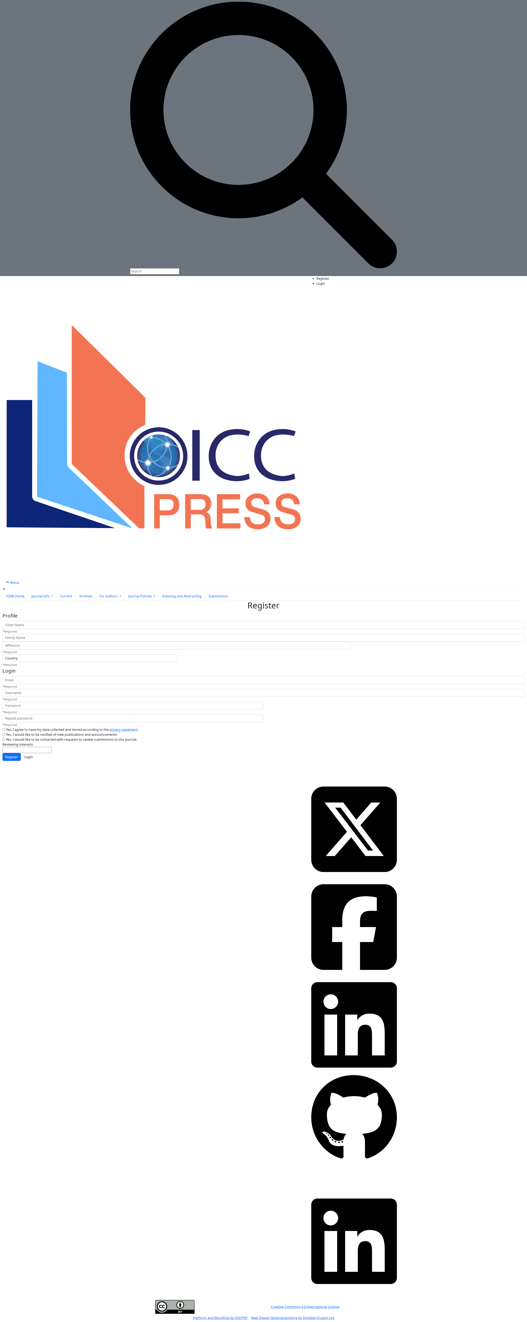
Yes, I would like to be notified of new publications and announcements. (62, 734)
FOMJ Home (15, 596)
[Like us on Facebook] (354, 926)
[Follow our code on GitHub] (354, 1117)
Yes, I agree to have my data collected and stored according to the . (72, 729)
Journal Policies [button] (140, 596)
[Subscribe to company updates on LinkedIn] (354, 1024)
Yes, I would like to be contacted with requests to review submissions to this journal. (71, 739)
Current (66, 596)
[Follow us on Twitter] (354, 829)
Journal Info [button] (41, 596)
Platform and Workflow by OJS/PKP (220, 1318)
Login (320, 283)
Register (322, 278)
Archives (85, 596)
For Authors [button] (109, 596)
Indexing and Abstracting (182, 596)
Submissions (218, 596)
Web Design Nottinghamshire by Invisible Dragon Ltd (292, 1318)
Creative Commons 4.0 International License (305, 1307)
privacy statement (124, 729)
